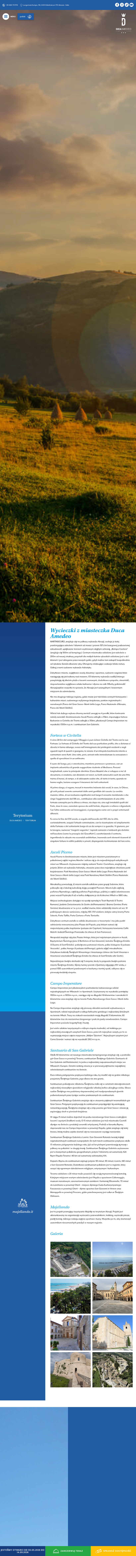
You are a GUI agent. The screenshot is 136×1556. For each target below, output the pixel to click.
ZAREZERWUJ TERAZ (72, 1551)
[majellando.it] (22, 1205)
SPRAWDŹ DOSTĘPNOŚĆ (117, 1551)
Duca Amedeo (16, 820)
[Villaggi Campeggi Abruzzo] (124, 23)
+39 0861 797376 (12, 5)
